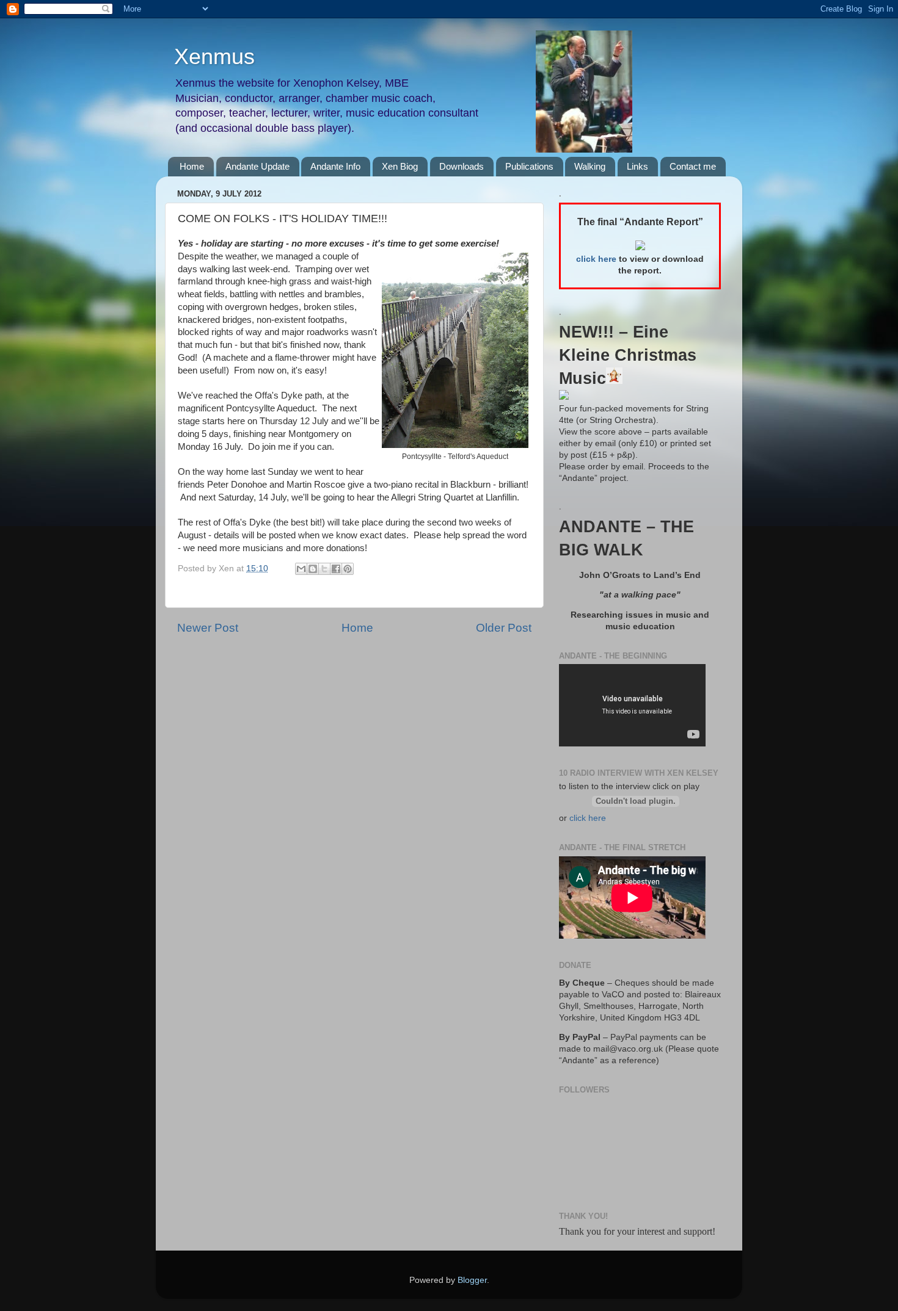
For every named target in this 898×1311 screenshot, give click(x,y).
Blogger (472, 1280)
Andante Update (257, 166)
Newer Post (207, 627)
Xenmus (214, 56)
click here (587, 818)
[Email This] (301, 569)
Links (637, 166)
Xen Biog (400, 166)
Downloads (461, 166)
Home (192, 166)
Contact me (693, 166)
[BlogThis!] (313, 569)
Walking (589, 166)
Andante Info (335, 166)
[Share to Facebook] (336, 569)
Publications (529, 166)
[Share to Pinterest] (347, 569)
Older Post (503, 627)
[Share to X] (324, 569)
